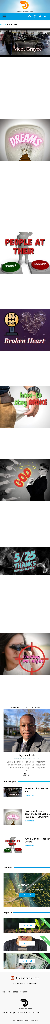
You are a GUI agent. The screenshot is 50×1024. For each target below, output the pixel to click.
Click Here (26, 925)
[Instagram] (35, 16)
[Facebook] (29, 16)
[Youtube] (45, 16)
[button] (4, 16)
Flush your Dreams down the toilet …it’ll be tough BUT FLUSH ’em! (37, 813)
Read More (29, 795)
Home (3, 24)
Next (37, 707)
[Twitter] (40, 16)
